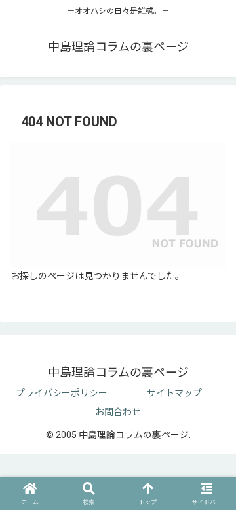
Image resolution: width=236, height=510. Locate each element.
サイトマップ (174, 393)
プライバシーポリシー (62, 393)
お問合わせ (118, 412)
